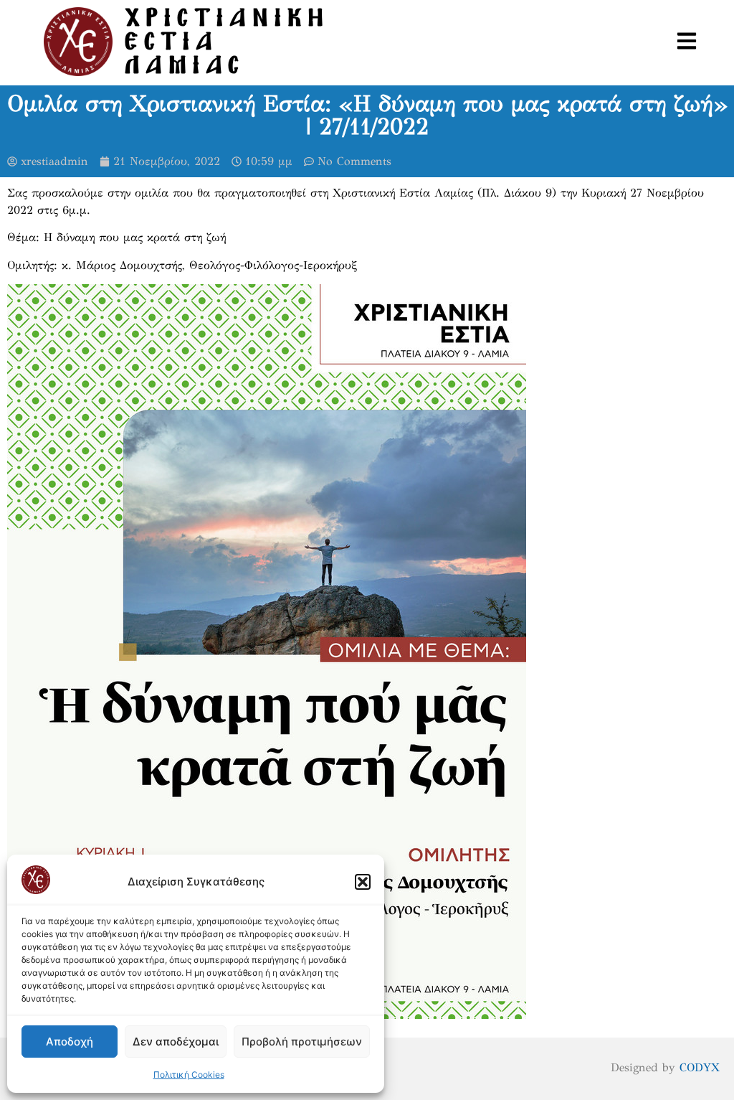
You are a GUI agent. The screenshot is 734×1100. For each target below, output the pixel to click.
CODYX (700, 1067)
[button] (363, 882)
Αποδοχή (69, 1041)
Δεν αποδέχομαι (176, 1041)
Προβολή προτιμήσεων (302, 1041)
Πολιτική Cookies (188, 1074)
